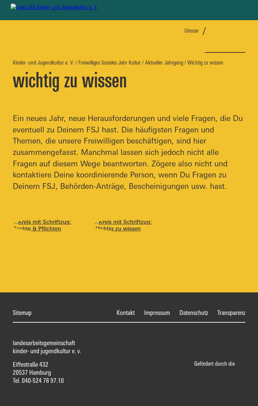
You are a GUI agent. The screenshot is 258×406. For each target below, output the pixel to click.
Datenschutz (193, 313)
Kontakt (126, 313)
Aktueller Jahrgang (164, 62)
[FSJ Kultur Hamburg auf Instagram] (229, 32)
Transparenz (231, 313)
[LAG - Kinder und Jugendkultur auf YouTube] (240, 32)
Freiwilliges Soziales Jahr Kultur (109, 62)
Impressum (157, 313)
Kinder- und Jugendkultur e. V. (43, 62)
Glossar (191, 30)
